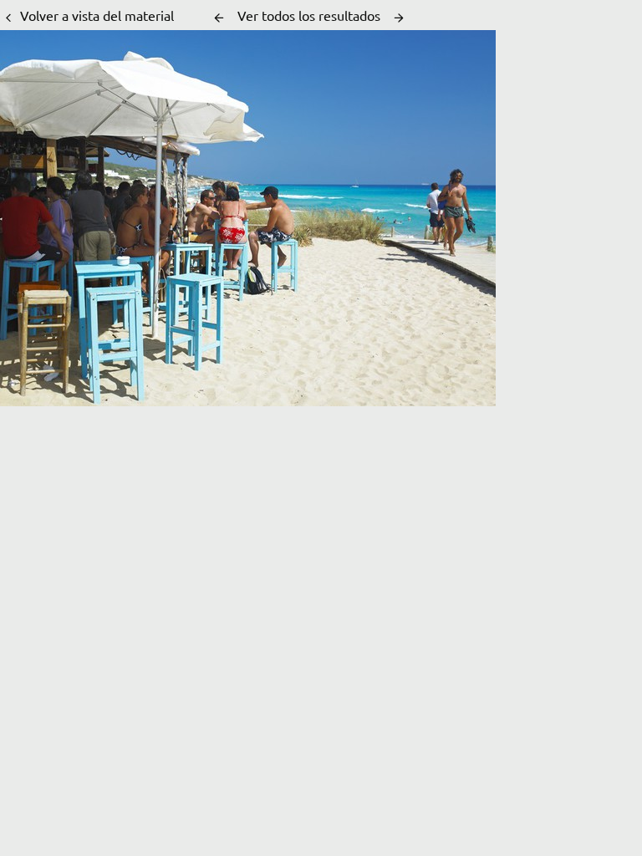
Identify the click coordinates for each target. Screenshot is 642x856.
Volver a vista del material (97, 15)
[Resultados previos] (219, 17)
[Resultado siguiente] (398, 17)
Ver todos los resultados (308, 15)
